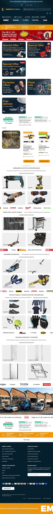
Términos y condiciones (7, 459)
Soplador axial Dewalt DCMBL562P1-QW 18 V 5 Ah (44, 147)
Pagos (3, 470)
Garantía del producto (33, 454)
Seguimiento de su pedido (34, 451)
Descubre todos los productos (26, 173)
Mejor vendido (35, 17)
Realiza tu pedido (6, 468)
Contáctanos (31, 449)
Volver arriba (26, 439)
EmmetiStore (7, 494)
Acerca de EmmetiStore (8, 449)
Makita (3, 208)
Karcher (29, 291)
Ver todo (4, 127)
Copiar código (29, 5)
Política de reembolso (47, 498)
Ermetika (10, 384)
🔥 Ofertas (27, 17)
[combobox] (37, 9)
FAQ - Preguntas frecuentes (9, 451)
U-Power (5, 333)
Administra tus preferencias (34, 461)
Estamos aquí (5, 456)
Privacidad (4, 461)
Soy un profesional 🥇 (33, 456)
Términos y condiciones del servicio (34, 498)
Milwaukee (20, 208)
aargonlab (9, 495)
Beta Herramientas (7, 250)
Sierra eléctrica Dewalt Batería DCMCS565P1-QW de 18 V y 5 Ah (28, 148)
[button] (50, 13)
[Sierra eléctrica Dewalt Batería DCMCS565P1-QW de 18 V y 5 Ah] (28, 137)
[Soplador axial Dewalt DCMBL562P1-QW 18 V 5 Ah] (44, 137)
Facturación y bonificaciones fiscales (11, 475)
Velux (30, 384)
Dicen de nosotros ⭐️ (7, 454)
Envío (3, 473)
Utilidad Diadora (27, 333)
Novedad (43, 17)
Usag (32, 250)
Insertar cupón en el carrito (8, 478)
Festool (39, 208)
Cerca (24, 498)
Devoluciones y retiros (33, 459)
